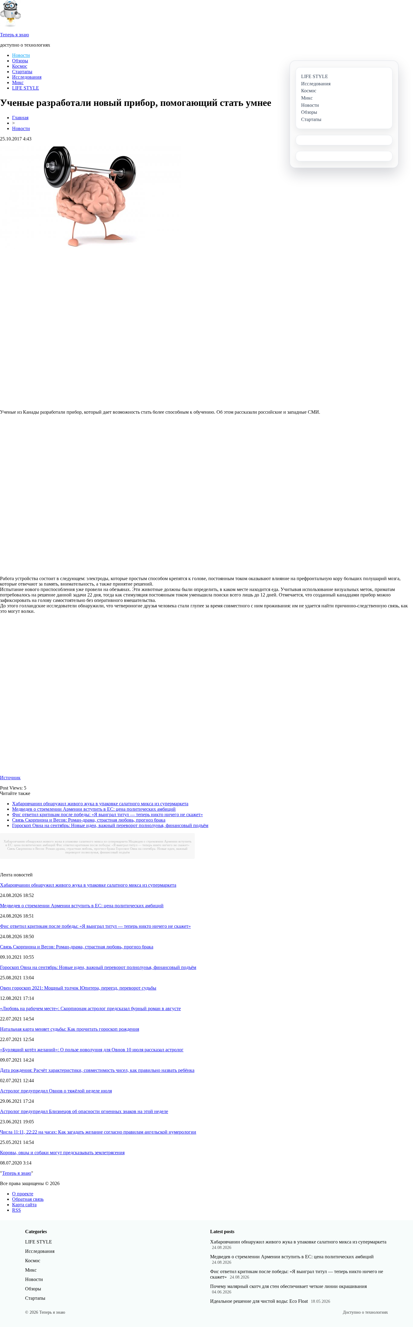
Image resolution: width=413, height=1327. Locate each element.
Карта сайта (24, 1204)
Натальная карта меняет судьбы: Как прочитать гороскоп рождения (69, 1029)
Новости (21, 55)
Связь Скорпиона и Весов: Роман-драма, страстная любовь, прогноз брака (88, 820)
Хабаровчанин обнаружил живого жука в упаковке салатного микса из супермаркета (100, 803)
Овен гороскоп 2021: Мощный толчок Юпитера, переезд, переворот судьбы (78, 987)
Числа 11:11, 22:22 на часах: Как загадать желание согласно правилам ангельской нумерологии (98, 1132)
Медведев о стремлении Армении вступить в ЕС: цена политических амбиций (94, 809)
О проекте (22, 1193)
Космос (19, 66)
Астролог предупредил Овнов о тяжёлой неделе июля (56, 1090)
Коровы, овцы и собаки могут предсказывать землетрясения (62, 1152)
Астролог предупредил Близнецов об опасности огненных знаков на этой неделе (84, 1111)
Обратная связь (28, 1199)
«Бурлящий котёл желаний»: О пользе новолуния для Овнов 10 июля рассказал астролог (92, 1049)
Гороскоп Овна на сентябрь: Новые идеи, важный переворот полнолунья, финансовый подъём (110, 825)
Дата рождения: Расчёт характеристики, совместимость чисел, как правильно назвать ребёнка (97, 1070)
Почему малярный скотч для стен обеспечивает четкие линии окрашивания (288, 1286)
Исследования (26, 77)
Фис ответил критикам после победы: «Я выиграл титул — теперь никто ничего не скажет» (107, 814)
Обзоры (20, 60)
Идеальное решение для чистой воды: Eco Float (259, 1301)
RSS (16, 1210)
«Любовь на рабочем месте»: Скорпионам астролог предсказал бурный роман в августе (90, 1008)
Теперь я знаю (16, 1173)
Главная (20, 117)
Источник (10, 777)
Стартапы (22, 71)
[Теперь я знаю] (10, 25)
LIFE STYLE (25, 87)
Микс (18, 82)
